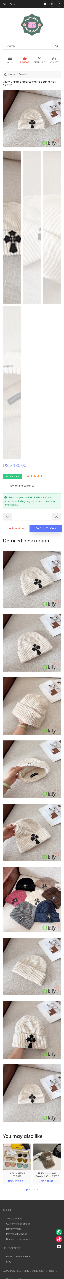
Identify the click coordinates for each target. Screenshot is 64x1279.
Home (12, 74)
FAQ (8, 1261)
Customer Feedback (18, 1223)
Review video (14, 1228)
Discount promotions (18, 1239)
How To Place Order (18, 1256)
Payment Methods (16, 1233)
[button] (27, 1190)
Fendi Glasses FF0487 (17, 1174)
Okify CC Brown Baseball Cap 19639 (47, 1174)
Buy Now (17, 528)
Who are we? (14, 1218)
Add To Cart (47, 528)
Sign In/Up (39, 62)
